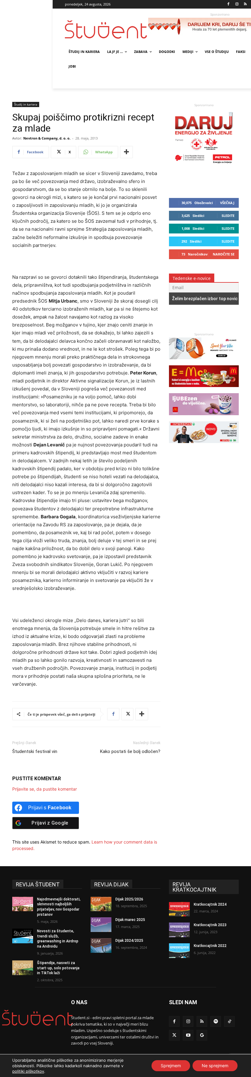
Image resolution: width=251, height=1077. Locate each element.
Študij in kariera (25, 104)
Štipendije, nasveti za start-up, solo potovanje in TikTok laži (58, 968)
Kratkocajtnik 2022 (210, 946)
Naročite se (223, 254)
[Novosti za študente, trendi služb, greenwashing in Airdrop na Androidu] (22, 936)
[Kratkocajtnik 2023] (179, 929)
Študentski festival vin (34, 751)
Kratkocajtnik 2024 (210, 904)
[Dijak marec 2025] (101, 924)
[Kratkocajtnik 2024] (179, 909)
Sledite (228, 215)
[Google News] (202, 1035)
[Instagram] (236, 4)
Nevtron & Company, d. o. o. (46, 138)
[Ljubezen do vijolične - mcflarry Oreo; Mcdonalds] (204, 418)
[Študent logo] (106, 29)
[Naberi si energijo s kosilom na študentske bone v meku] (204, 390)
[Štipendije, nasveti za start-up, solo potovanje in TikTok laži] (22, 967)
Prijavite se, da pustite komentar (44, 789)
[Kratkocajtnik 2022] (179, 950)
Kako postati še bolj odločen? (130, 751)
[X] (127, 714)
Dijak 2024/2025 (129, 940)
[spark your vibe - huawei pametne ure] (204, 362)
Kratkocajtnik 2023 (210, 925)
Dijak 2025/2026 (129, 899)
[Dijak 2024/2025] (101, 945)
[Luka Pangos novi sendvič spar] (204, 446)
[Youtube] (188, 1035)
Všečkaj (227, 202)
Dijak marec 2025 (130, 920)
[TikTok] (229, 1021)
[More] (126, 152)
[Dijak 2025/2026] (101, 904)
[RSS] (245, 4)
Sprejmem (171, 1065)
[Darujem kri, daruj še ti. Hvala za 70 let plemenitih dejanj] (204, 165)
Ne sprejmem (215, 1065)
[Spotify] (215, 1021)
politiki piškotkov (28, 1071)
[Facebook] (228, 4)
